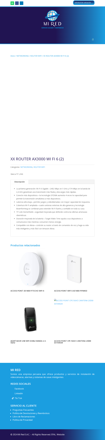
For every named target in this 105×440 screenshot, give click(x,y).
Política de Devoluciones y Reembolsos (31, 413)
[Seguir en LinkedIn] (21, 3)
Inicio (12, 56)
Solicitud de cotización (83, 3)
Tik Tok (18, 398)
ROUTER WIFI (36, 56)
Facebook (19, 388)
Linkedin (19, 393)
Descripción (19, 182)
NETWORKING (23, 56)
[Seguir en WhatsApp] (12, 3)
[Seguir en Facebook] (17, 3)
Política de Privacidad (23, 420)
